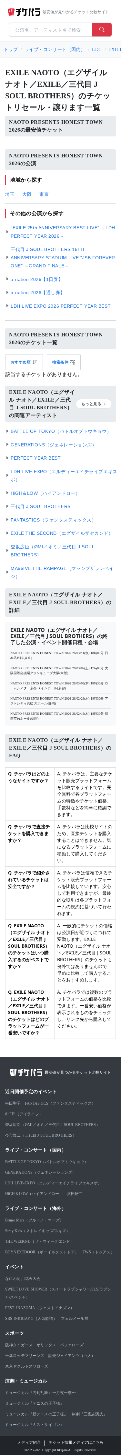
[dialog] (64, 362)
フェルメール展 (74, 1318)
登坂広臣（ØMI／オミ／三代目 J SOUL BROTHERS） (52, 1124)
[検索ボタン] (102, 29)
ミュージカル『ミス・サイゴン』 (34, 1424)
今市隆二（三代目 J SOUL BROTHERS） (40, 1135)
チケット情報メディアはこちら (76, 1442)
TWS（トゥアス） (98, 1252)
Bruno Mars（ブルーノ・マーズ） (34, 1220)
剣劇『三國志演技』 (89, 1414)
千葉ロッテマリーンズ (25, 1355)
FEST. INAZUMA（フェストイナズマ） (39, 1308)
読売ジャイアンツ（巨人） (72, 1355)
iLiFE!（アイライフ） (24, 1114)
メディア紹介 (29, 1442)
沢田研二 (75, 1193)
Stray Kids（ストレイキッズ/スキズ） (37, 1231)
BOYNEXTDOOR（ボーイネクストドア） (42, 1252)
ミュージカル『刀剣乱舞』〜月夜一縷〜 (40, 1392)
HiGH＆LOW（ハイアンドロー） (34, 1193)
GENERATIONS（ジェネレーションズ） (40, 1172)
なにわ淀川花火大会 (22, 1278)
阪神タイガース (19, 1345)
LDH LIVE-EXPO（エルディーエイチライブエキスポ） (53, 1183)
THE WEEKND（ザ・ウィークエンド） (39, 1241)
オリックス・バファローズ (60, 1345)
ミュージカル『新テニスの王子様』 (36, 1414)
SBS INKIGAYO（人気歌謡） (31, 1318)
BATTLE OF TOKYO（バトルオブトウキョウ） (46, 1162)
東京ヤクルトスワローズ (26, 1366)
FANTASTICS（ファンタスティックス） (60, 1103)
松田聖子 (13, 1103)
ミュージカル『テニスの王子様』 (34, 1403)
